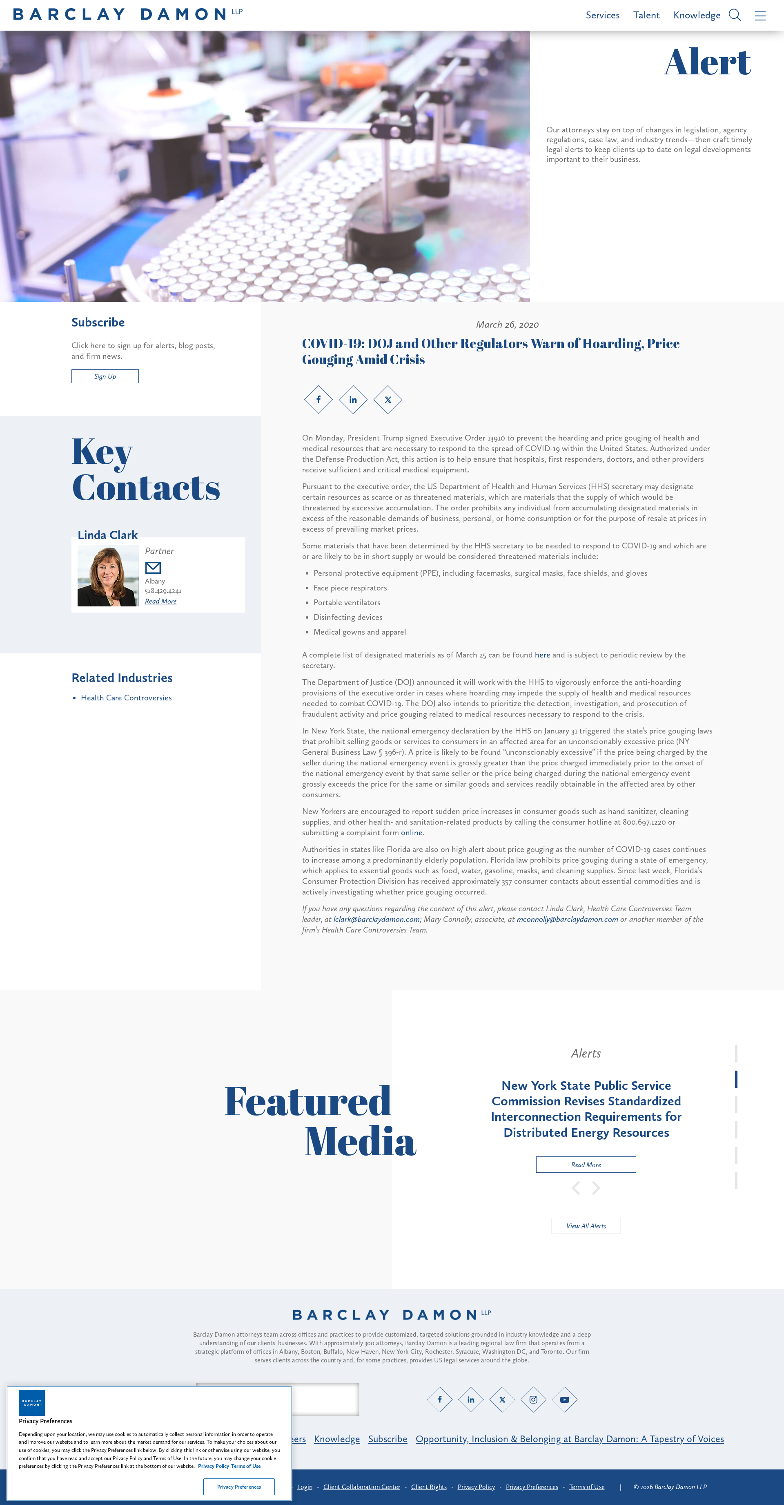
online (412, 832)
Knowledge (697, 15)
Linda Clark (108, 535)
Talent (646, 15)
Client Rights (429, 1487)
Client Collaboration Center (361, 1487)
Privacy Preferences (239, 1486)
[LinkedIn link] (353, 399)
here (542, 655)
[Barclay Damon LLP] (128, 15)
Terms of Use (587, 1487)
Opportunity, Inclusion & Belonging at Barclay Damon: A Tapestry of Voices (570, 1439)
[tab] (736, 1053)
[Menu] (758, 15)
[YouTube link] (565, 1399)
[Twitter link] (388, 399)
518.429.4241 (163, 590)
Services (603, 15)
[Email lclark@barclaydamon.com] (163, 569)
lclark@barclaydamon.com (377, 919)
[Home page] (392, 1325)
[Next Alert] (596, 1187)
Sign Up (105, 376)
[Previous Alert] (576, 1187)
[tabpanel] (586, 1109)
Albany (155, 581)
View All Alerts (586, 1226)
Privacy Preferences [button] (532, 1487)
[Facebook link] (318, 399)
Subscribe (388, 1439)
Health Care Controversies (126, 697)
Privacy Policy (476, 1487)
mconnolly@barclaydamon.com (567, 919)
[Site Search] (733, 15)
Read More (161, 601)
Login (304, 1487)
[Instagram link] (533, 1399)
